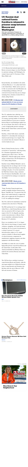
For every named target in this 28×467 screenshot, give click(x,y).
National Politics (5, 12)
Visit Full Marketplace (21, 279)
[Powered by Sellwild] (24, 363)
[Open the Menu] (2, 1)
